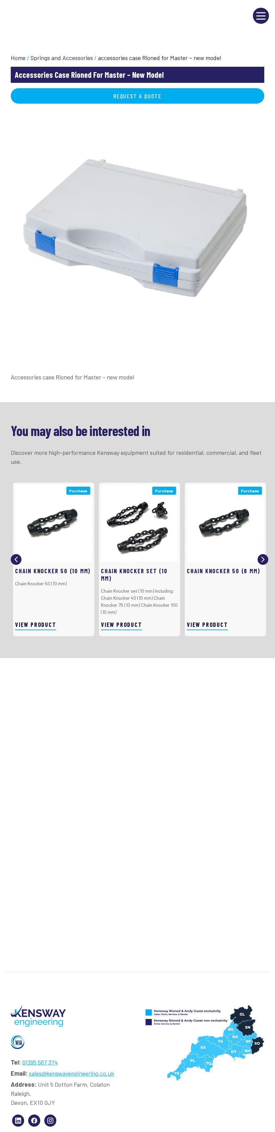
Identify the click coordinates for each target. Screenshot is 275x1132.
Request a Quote (137, 96)
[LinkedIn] (18, 1121)
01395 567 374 (40, 1062)
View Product (35, 624)
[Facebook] (34, 1121)
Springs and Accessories (62, 57)
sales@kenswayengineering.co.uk (71, 1073)
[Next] (263, 559)
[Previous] (16, 559)
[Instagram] (50, 1121)
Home (18, 57)
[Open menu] (261, 16)
